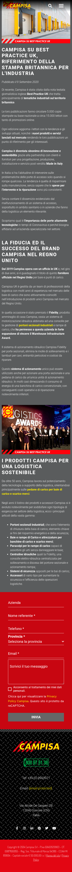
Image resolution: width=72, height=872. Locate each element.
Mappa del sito (53, 855)
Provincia (16, 636)
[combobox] (36, 641)
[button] (50, 5)
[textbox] (35, 641)
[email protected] (40, 788)
